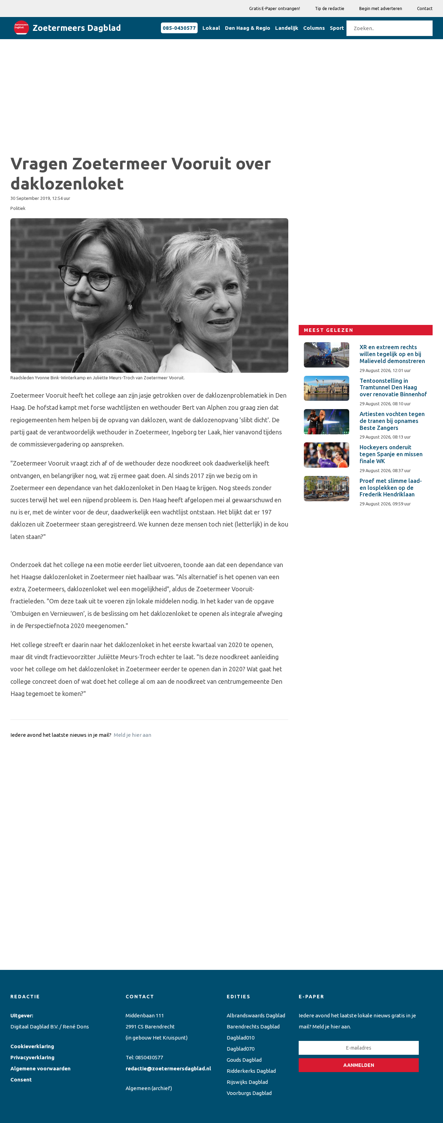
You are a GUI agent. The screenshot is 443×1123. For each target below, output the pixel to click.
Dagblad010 (240, 1038)
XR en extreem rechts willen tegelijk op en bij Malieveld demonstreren (392, 354)
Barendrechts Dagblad (253, 1026)
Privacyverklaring (32, 1057)
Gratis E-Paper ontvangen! (274, 8)
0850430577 (149, 1057)
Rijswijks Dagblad (247, 1082)
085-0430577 (179, 28)
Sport (337, 28)
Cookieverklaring (32, 1046)
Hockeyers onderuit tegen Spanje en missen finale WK (391, 454)
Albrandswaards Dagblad (256, 1015)
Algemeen (138, 1088)
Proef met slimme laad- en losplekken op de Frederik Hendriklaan (391, 488)
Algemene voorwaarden (40, 1068)
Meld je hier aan (132, 735)
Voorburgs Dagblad (249, 1093)
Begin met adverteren (380, 8)
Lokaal (211, 28)
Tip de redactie (329, 8)
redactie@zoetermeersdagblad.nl (168, 1068)
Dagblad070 (240, 1049)
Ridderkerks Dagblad (251, 1071)
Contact (425, 8)
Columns (314, 28)
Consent (21, 1079)
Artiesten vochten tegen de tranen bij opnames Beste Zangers (392, 421)
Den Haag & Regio (247, 28)
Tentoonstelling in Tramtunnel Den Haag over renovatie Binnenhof (393, 388)
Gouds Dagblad (244, 1060)
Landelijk (286, 28)
